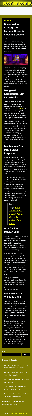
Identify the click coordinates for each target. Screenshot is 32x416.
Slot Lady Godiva (18, 108)
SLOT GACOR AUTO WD (18, 413)
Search (4, 351)
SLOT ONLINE (7, 20)
